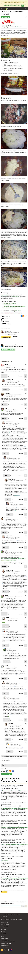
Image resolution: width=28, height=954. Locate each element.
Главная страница (4, 920)
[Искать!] (26, 9)
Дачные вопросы (4, 926)
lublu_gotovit (4, 872)
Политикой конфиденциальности (12, 5)
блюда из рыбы (4, 312)
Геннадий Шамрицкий (10, 346)
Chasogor (3, 856)
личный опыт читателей (16, 311)
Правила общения (4, 938)
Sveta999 (7, 364)
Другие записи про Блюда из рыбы (10, 780)
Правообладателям (5, 945)
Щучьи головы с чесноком (10, 303)
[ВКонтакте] (21, 316)
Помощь (2, 927)
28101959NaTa (4, 839)
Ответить (4, 376)
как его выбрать (15, 296)
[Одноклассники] (23, 316)
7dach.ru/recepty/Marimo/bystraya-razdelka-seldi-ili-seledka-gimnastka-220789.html (13, 559)
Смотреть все (4, 891)
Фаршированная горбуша (9, 806)
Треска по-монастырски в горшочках (13, 823)
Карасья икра (5, 858)
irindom (2, 820)
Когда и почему (4, 295)
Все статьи (3, 934)
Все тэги (2, 936)
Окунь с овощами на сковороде (11, 842)
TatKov (7, 617)
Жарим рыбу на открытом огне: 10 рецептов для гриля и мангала (13, 875)
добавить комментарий (6, 774)
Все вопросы (3, 933)
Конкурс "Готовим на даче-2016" (8, 786)
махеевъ (15, 310)
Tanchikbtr (7, 518)
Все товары (3, 929)
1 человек (20, 346)
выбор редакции (10, 312)
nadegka (2, 802)
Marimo (6, 550)
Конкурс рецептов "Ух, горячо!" (8, 840)
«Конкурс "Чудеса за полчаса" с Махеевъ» (12, 27)
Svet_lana (3, 785)
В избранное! (6, 17)
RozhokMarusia (9, 379)
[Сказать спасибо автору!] (25, 376)
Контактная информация (6, 943)
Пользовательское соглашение (7, 940)
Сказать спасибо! (6, 337)
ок (22, 5)
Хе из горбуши (7, 304)
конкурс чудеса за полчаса (6, 311)
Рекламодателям (4, 947)
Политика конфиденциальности (7, 941)
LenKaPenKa (7, 393)
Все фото (3, 931)
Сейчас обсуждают (5, 924)
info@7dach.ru (7, 918)
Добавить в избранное (9, 349)
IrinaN (6, 408)
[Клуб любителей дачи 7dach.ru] (6, 9)
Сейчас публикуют (5, 922)
